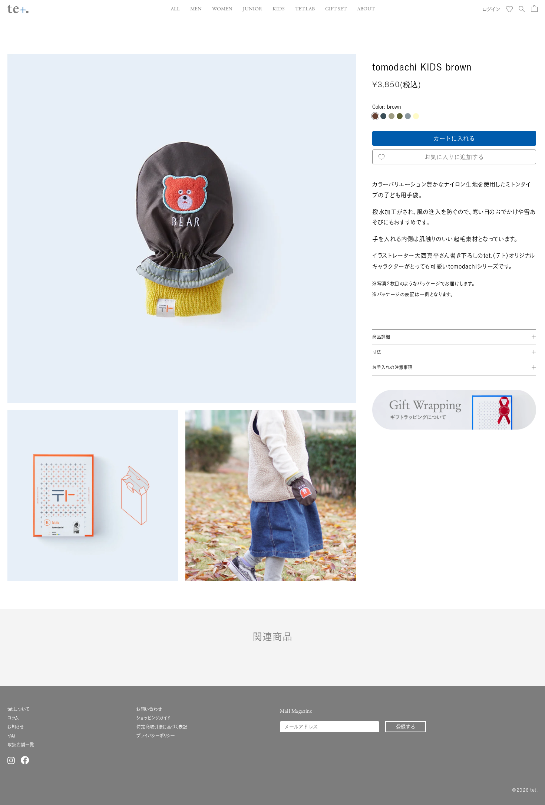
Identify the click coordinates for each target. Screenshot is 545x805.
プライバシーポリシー (155, 736)
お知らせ (15, 727)
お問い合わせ (149, 709)
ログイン (491, 9)
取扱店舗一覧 (20, 745)
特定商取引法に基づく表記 (161, 727)
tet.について (18, 709)
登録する (405, 727)
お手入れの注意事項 (392, 367)
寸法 (376, 352)
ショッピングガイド (153, 718)
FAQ (11, 736)
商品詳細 (381, 336)
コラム (13, 718)
